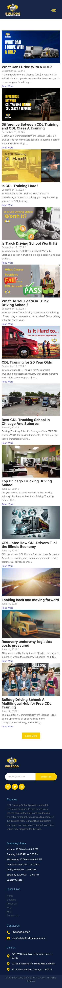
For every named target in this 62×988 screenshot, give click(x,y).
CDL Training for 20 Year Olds (27, 362)
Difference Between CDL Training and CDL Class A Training (30, 126)
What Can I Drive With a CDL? (27, 67)
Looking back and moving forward (30, 600)
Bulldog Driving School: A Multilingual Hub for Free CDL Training (27, 703)
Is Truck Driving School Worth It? (30, 243)
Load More (31, 735)
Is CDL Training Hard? (20, 186)
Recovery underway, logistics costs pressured (27, 643)
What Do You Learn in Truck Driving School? (25, 303)
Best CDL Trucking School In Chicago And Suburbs (26, 421)
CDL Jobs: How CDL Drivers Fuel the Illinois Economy (29, 545)
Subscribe (46, 776)
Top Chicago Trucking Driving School (27, 483)
